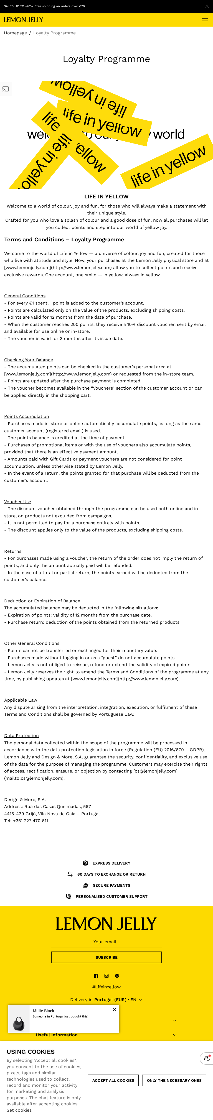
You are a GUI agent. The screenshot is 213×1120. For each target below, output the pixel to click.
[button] (114, 1010)
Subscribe (107, 957)
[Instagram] (106, 975)
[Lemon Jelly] (23, 19)
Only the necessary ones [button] (174, 1080)
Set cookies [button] (19, 1110)
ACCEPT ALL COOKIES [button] (113, 1080)
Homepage (15, 32)
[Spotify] (117, 975)
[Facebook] (96, 975)
